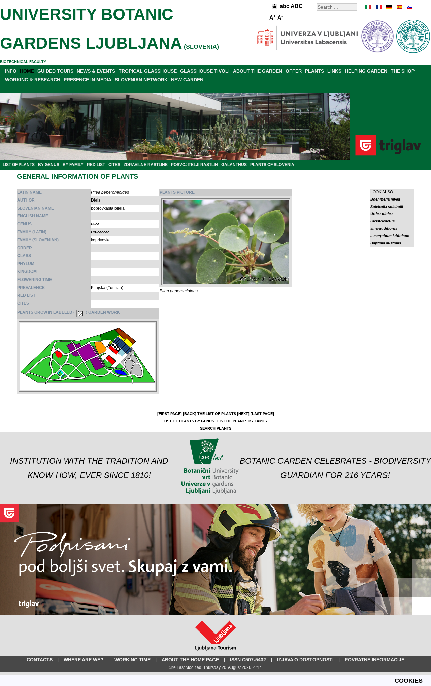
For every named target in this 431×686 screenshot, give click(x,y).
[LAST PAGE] (262, 414)
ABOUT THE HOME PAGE (190, 659)
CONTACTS (40, 659)
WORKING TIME (132, 659)
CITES (114, 164)
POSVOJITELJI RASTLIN (194, 164)
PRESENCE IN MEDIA (87, 79)
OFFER (294, 71)
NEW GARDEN (187, 79)
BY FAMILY (73, 164)
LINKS (334, 71)
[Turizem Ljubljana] (216, 652)
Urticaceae (100, 232)
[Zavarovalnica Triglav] (215, 614)
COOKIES (409, 680)
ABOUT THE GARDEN (257, 71)
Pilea (95, 224)
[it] (368, 7)
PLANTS (314, 71)
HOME (27, 71)
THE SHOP (403, 71)
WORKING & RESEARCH (32, 79)
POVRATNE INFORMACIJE (374, 659)
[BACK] (189, 414)
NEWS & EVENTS (96, 71)
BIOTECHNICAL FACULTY (23, 62)
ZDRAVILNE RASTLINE (146, 164)
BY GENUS (48, 164)
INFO (10, 71)
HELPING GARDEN (366, 71)
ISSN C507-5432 (248, 659)
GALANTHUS (234, 164)
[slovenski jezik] (409, 7)
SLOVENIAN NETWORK (141, 79)
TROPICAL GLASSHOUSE (148, 71)
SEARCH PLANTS (215, 428)
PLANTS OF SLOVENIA (272, 164)
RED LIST (96, 164)
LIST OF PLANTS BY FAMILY (242, 421)
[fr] (378, 7)
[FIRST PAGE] (169, 414)
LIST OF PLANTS (19, 164)
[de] (389, 7)
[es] (399, 7)
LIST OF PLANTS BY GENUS (189, 421)
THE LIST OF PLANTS (216, 414)
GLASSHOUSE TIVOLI (205, 71)
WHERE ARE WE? (83, 659)
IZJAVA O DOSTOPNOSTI (305, 659)
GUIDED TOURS (55, 71)
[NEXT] (243, 414)
